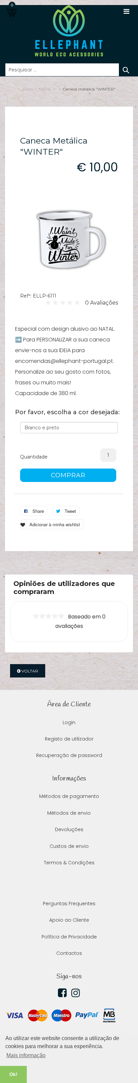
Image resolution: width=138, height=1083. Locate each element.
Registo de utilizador (69, 739)
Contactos (69, 953)
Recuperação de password (69, 755)
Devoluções (69, 829)
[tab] (69, 588)
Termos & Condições (69, 862)
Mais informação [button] (26, 1055)
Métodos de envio (69, 813)
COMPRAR (68, 475)
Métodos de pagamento (69, 796)
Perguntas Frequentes (69, 903)
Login (69, 722)
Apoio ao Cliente (69, 920)
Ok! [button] (13, 1074)
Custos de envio (69, 846)
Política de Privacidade (69, 936)
